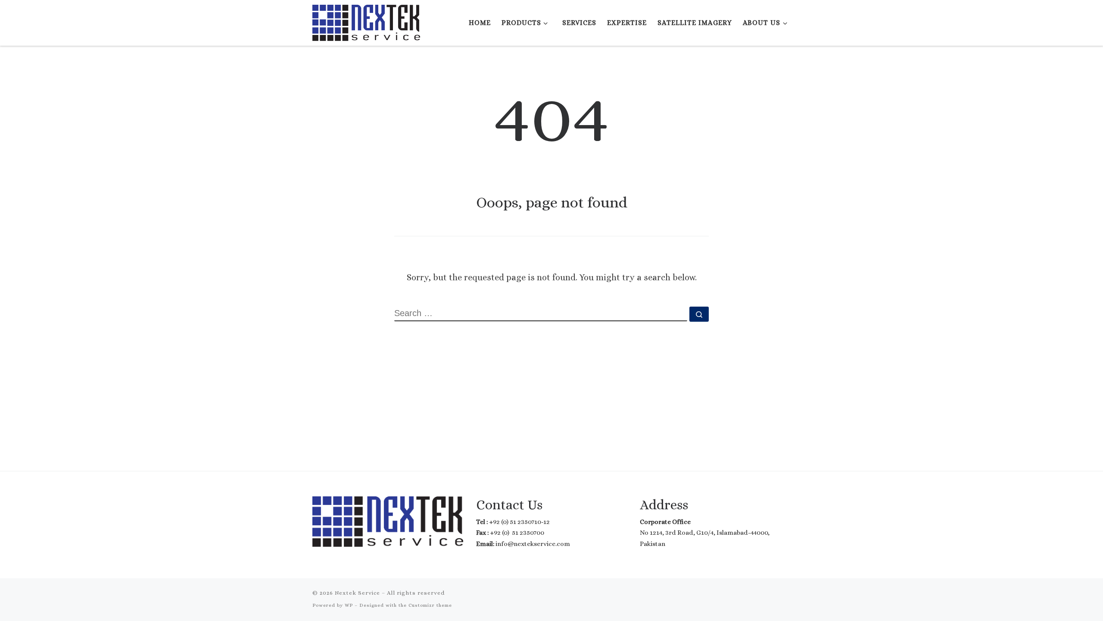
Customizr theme (430, 605)
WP (349, 605)
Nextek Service (357, 593)
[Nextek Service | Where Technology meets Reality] (366, 21)
